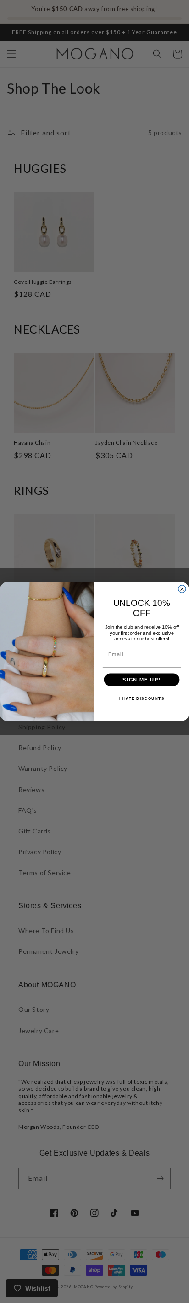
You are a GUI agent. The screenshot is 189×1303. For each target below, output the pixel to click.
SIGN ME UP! (141, 679)
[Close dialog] (182, 589)
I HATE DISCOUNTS (142, 699)
